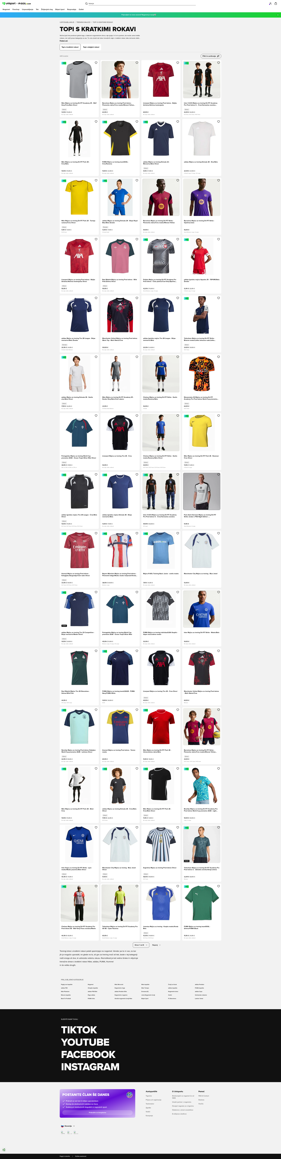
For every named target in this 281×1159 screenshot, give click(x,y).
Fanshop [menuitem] (16, 9)
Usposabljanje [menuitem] (27, 9)
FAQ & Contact (203, 1096)
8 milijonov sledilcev (179, 1114)
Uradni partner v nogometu (181, 1102)
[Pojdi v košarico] (275, 3)
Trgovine (149, 1096)
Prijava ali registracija (153, 1100)
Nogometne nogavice (121, 995)
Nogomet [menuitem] (6, 9)
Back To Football (66, 998)
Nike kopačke (145, 984)
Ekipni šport (144, 998)
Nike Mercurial (119, 984)
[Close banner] (278, 15)
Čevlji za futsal (172, 984)
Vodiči (148, 1112)
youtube (85, 1042)
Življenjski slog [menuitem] (47, 9)
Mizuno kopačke (66, 995)
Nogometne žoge (120, 988)
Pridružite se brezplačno (97, 1112)
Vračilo (200, 1104)
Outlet (170, 995)
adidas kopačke (172, 988)
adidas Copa (198, 991)
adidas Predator (199, 984)
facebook (88, 1055)
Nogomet (90, 984)
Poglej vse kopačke (66, 984)
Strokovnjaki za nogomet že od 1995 (183, 1097)
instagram (90, 1067)
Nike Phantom (65, 991)
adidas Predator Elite (121, 991)
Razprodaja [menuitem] (71, 9)
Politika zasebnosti (80, 1156)
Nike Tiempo (145, 988)
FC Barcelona (172, 998)
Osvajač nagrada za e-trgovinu (183, 1106)
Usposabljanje (67, 22)
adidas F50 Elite (92, 991)
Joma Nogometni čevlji (148, 995)
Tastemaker (150, 1104)
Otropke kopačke (93, 988)
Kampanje (149, 1115)
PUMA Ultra (91, 998)
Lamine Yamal (199, 998)
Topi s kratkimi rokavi (103, 22)
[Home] (17, 3)
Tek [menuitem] (37, 9)
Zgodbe (148, 1108)
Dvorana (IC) (145, 991)
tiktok (79, 1030)
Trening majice (83, 22)
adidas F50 (64, 988)
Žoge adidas (91, 995)
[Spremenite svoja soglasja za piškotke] (4, 1150)
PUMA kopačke (199, 988)
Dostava (201, 1100)
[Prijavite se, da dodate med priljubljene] (96, 62)
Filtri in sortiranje (209, 56)
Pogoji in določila (65, 1156)
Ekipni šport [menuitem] (60, 9)
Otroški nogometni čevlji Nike (123, 998)
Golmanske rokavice (201, 995)
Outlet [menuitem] (81, 9)
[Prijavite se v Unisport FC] (270, 3)
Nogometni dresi (173, 991)
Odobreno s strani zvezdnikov (182, 1110)
